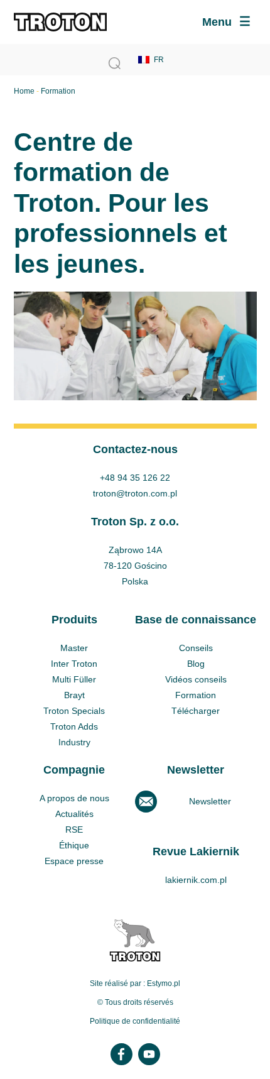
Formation (195, 695)
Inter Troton (74, 664)
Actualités (74, 814)
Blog (196, 664)
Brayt (74, 695)
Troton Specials (74, 711)
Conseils (196, 648)
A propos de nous (74, 798)
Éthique (74, 845)
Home (24, 91)
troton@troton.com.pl (135, 493)
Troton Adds (74, 726)
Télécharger (195, 711)
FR (159, 59)
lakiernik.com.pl (196, 880)
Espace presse (74, 861)
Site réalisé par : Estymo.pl (135, 983)
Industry (74, 742)
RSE (74, 829)
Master (74, 648)
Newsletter (210, 801)
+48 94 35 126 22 (135, 478)
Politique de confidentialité (135, 1021)
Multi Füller (74, 679)
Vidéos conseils (196, 679)
